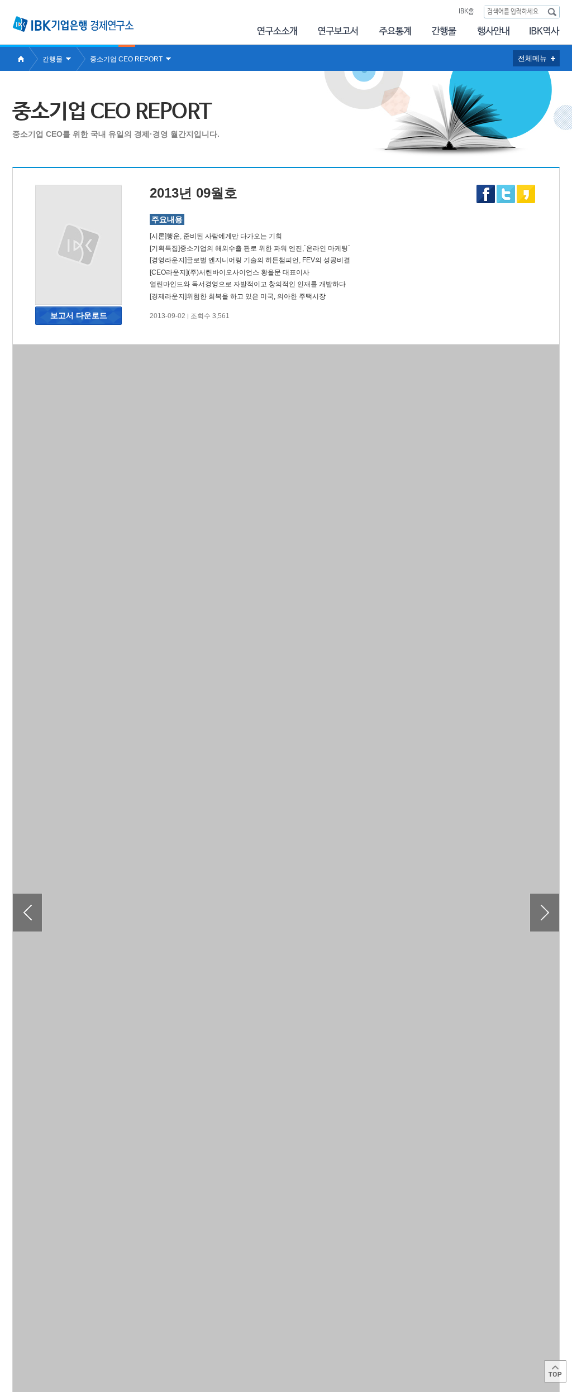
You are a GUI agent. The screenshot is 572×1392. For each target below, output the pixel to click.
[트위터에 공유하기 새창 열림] (506, 194)
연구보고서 (338, 31)
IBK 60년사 (545, 31)
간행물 (444, 31)
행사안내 (493, 31)
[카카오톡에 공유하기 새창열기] (526, 201)
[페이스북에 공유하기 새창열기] (485, 201)
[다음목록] (544, 912)
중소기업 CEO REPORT (126, 59)
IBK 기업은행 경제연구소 (73, 24)
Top (555, 1371)
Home (20, 59)
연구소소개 (276, 31)
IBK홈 (466, 12)
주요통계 (395, 31)
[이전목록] (27, 912)
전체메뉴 (532, 58)
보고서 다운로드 (78, 315)
